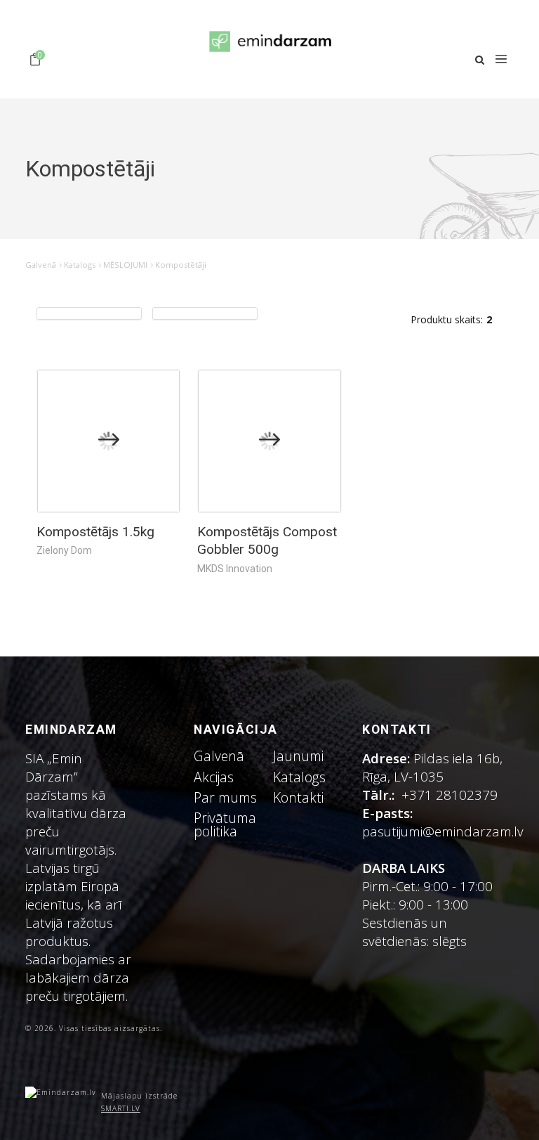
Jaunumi (298, 755)
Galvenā (40, 264)
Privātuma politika (225, 824)
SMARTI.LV (120, 1108)
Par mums (225, 797)
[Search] (479, 60)
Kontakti (298, 797)
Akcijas (214, 776)
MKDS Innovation (234, 568)
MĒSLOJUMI (125, 264)
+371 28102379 (449, 794)
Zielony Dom (64, 550)
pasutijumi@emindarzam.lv (446, 831)
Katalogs (79, 264)
